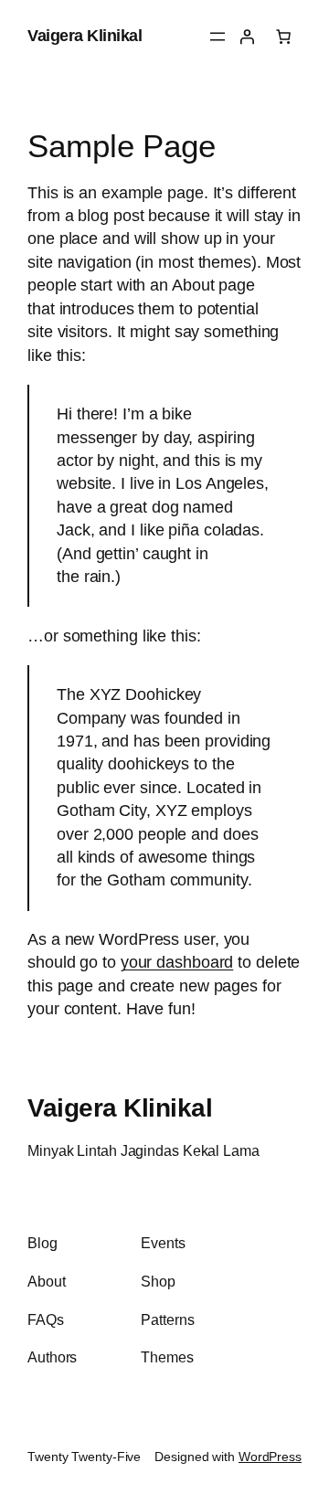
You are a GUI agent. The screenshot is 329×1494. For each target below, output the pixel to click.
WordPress (270, 1456)
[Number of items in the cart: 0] (283, 36)
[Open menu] (217, 37)
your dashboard (177, 962)
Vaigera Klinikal (84, 35)
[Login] (246, 36)
